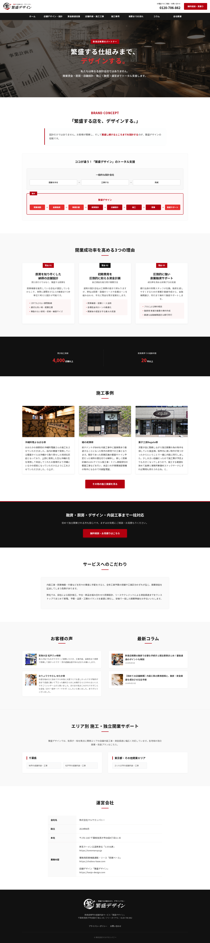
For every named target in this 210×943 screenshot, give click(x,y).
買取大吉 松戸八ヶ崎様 (50, 655)
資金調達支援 (74, 16)
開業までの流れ (136, 16)
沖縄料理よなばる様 (35, 442)
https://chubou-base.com (92, 861)
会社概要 (177, 16)
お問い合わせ (115, 926)
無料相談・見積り (196, 6)
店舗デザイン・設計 (53, 16)
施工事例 (115, 16)
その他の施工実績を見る (105, 484)
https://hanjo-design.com (92, 872)
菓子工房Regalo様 (148, 442)
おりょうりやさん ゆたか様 (52, 675)
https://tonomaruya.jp (90, 850)
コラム (157, 16)
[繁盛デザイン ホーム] (18, 6)
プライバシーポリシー (98, 926)
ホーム (32, 16)
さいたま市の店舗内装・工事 (127, 765)
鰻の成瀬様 (87, 442)
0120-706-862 (170, 7)
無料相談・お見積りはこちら (105, 533)
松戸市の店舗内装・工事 (75, 765)
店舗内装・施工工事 (94, 16)
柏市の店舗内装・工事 (38, 765)
